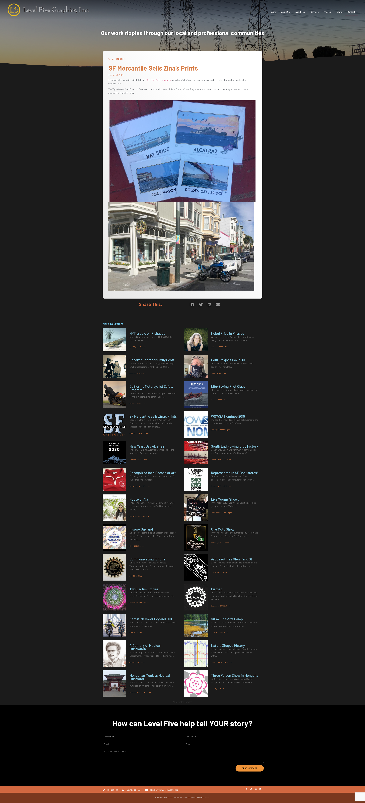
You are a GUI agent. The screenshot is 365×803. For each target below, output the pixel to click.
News (339, 12)
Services (315, 12)
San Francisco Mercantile (158, 80)
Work (273, 12)
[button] (192, 304)
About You (300, 12)
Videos (327, 12)
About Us (285, 12)
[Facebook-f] (246, 789)
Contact (351, 12)
